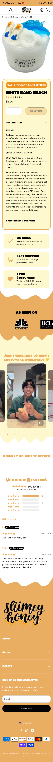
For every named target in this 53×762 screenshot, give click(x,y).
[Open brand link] (10, 324)
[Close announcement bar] (50, 2)
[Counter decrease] (8, 111)
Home (4, 17)
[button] (4, 10)
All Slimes (14, 17)
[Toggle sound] (40, 423)
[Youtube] (32, 730)
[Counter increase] (19, 111)
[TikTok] (26, 730)
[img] (8, 533)
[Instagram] (20, 730)
